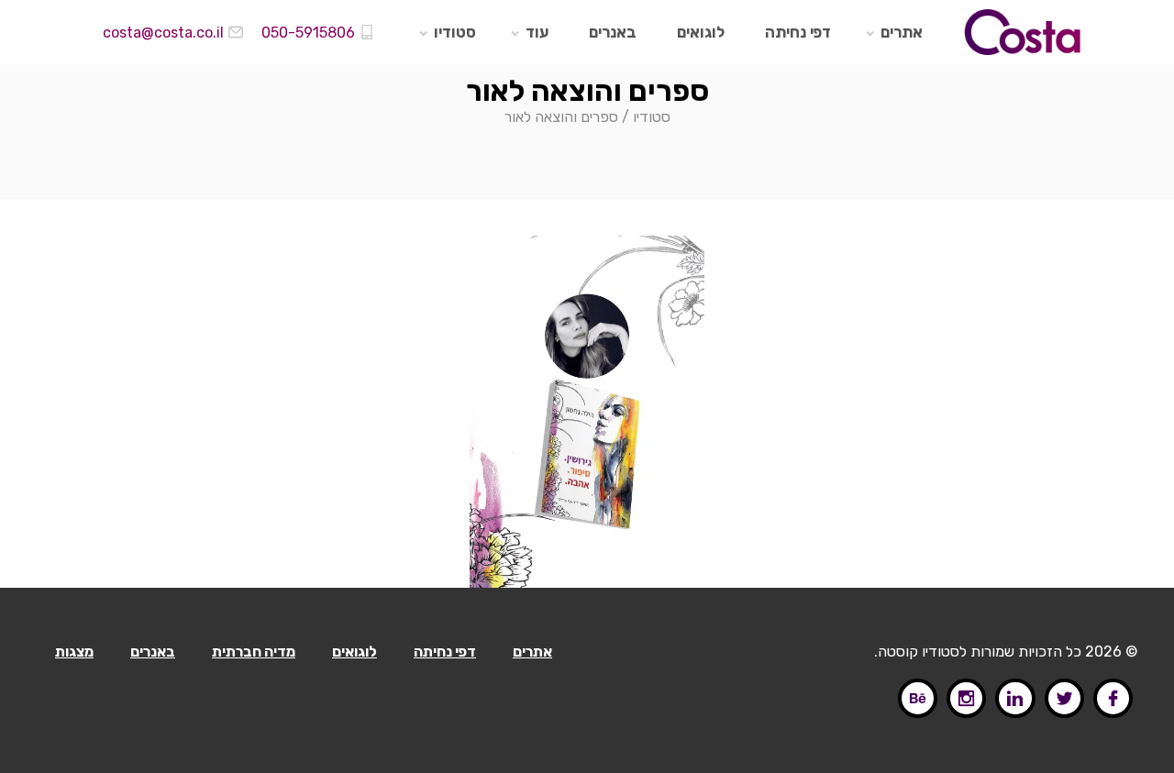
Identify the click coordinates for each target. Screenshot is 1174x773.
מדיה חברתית (253, 651)
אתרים (901, 32)
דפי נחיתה (798, 32)
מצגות (74, 651)
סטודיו (455, 32)
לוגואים (701, 32)
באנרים (613, 32)
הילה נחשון (554, 307)
